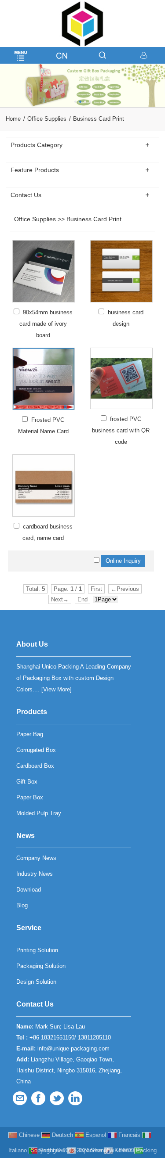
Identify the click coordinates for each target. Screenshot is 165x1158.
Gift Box (26, 781)
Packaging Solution (41, 966)
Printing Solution (37, 950)
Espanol (95, 1135)
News (25, 835)
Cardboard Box (35, 765)
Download (28, 889)
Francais (128, 1135)
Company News (36, 858)
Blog (22, 905)
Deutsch (61, 1135)
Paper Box (29, 797)
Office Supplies (46, 118)
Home (13, 118)
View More (56, 689)
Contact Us (35, 1004)
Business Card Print (98, 118)
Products (31, 712)
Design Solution (36, 981)
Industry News (34, 873)
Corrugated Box (36, 750)
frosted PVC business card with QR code (121, 430)
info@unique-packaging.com (73, 1048)
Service (28, 927)
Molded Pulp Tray (38, 813)
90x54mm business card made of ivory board (46, 323)
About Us (32, 644)
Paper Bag (29, 734)
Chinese (28, 1135)
